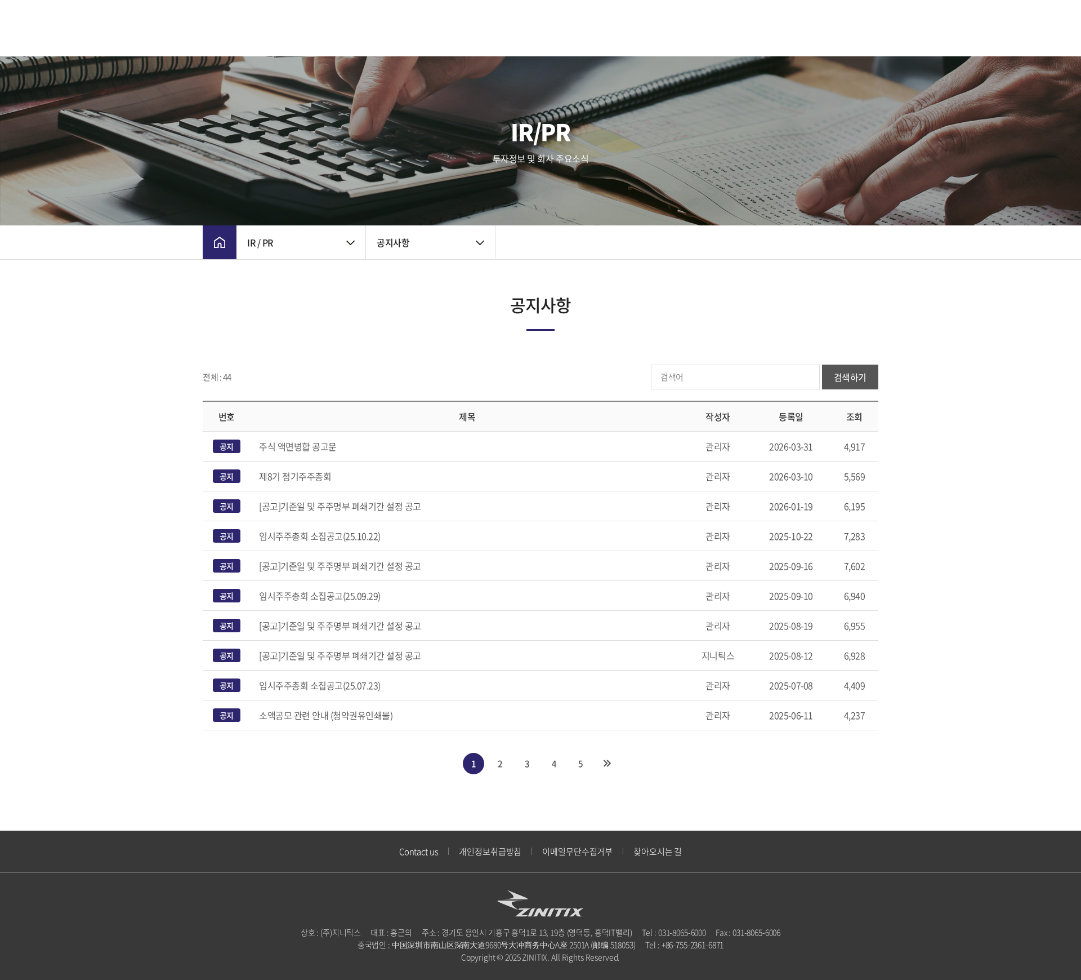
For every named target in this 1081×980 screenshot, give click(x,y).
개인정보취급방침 (490, 851)
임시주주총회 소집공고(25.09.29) (320, 595)
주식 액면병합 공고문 (298, 446)
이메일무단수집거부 (577, 851)
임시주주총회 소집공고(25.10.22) (320, 536)
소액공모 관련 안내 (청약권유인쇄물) (325, 715)
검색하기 (850, 377)
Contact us (419, 851)
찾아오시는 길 (657, 851)
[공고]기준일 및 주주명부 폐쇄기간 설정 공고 (340, 506)
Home (219, 242)
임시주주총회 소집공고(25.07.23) (320, 685)
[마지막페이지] (607, 763)
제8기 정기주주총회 (295, 476)
